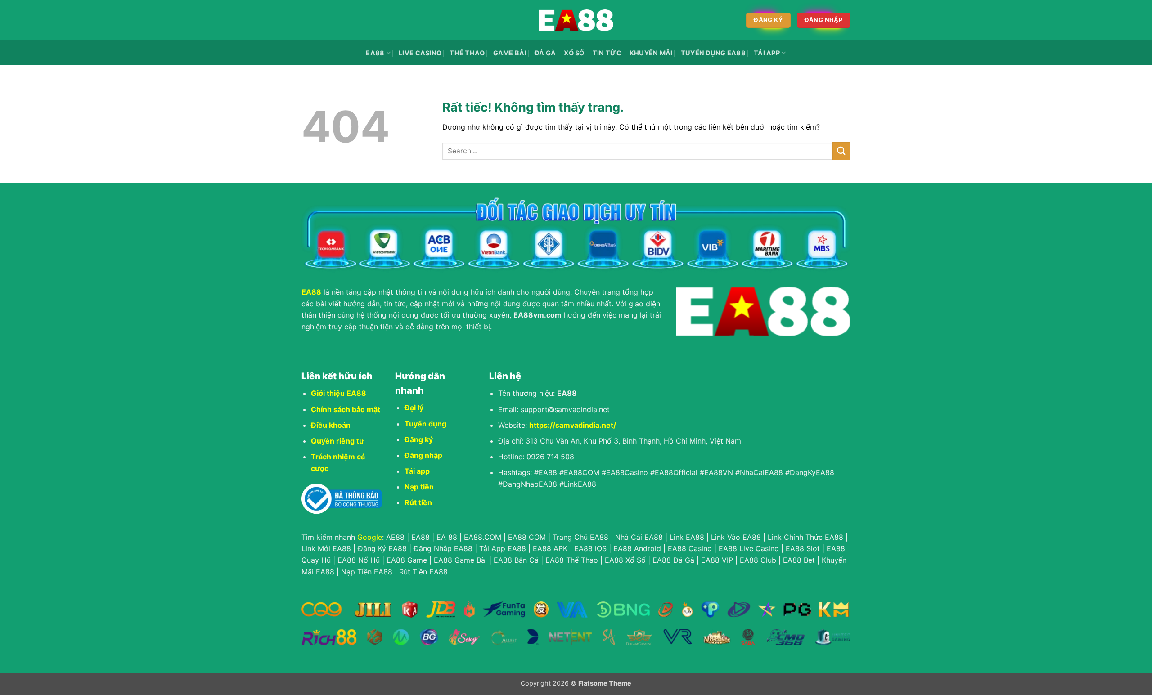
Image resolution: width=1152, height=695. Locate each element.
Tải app (417, 470)
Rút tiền (418, 502)
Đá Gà (545, 53)
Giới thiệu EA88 (338, 393)
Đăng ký (419, 439)
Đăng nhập (423, 455)
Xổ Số (574, 53)
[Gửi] (841, 151)
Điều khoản (331, 425)
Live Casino (420, 53)
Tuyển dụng (425, 423)
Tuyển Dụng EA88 (713, 53)
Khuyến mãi (651, 53)
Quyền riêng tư (337, 440)
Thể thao (467, 53)
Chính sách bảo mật (345, 409)
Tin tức (607, 53)
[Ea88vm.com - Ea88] (576, 20)
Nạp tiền (419, 486)
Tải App (767, 53)
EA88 (375, 53)
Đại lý (414, 407)
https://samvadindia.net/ (572, 425)
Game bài (509, 53)
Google (369, 537)
